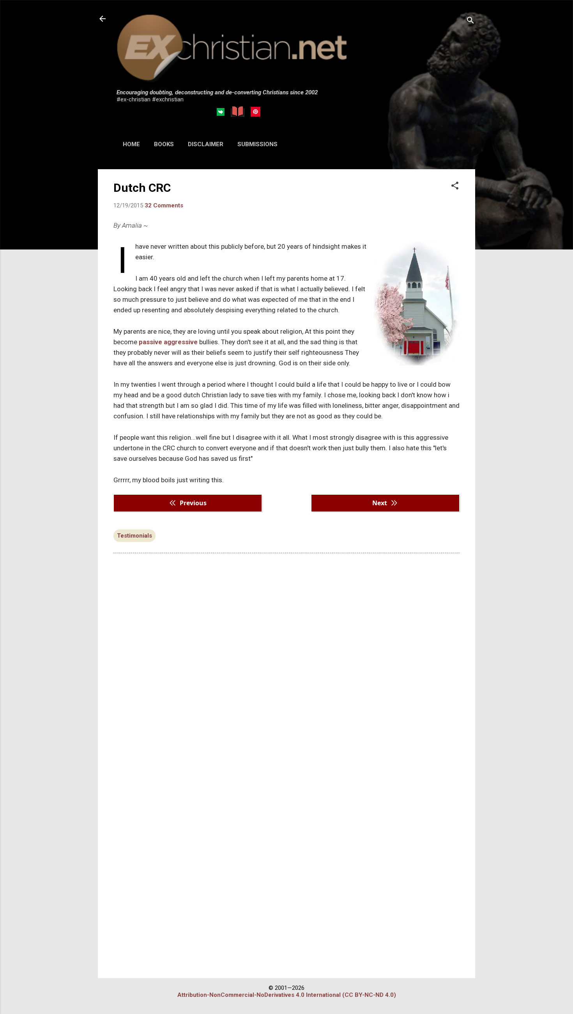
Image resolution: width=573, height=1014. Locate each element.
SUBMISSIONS (257, 144)
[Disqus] (286, 658)
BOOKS (164, 144)
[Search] (470, 21)
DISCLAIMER (205, 144)
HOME (131, 144)
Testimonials (134, 535)
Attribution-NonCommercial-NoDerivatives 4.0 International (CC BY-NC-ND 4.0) (286, 994)
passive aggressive (168, 342)
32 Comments (164, 205)
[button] (455, 186)
